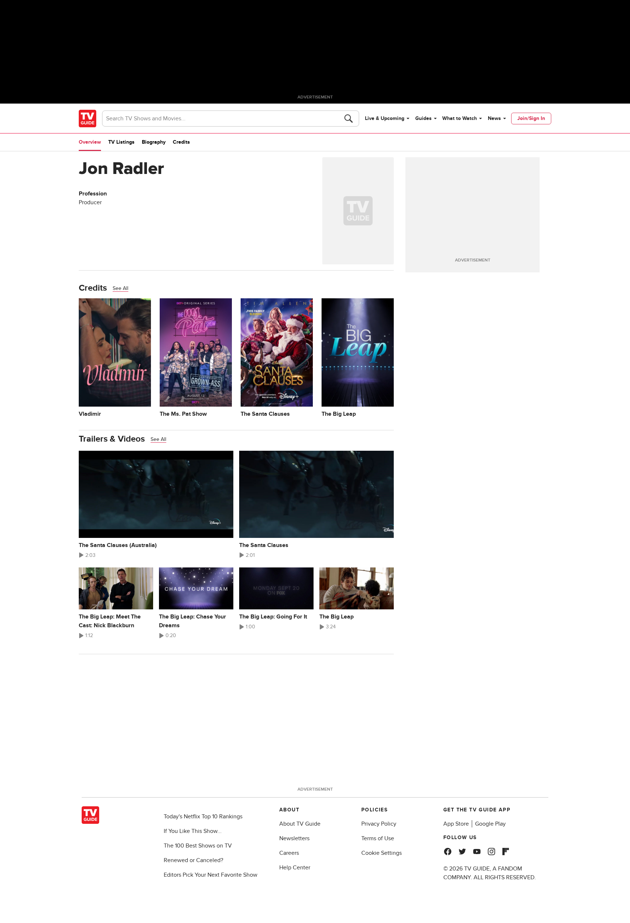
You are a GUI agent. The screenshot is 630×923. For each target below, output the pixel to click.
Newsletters (294, 838)
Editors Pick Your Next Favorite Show (210, 875)
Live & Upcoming (384, 118)
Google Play (490, 823)
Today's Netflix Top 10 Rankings (203, 816)
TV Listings (121, 142)
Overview (90, 142)
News (494, 118)
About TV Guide (299, 823)
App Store (456, 823)
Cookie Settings (381, 853)
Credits (181, 142)
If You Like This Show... (193, 831)
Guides (423, 118)
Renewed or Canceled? (193, 860)
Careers (289, 853)
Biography (154, 142)
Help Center (294, 867)
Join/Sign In (531, 118)
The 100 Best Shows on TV (198, 845)
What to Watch (459, 118)
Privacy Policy (378, 823)
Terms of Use (377, 838)
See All (120, 288)
